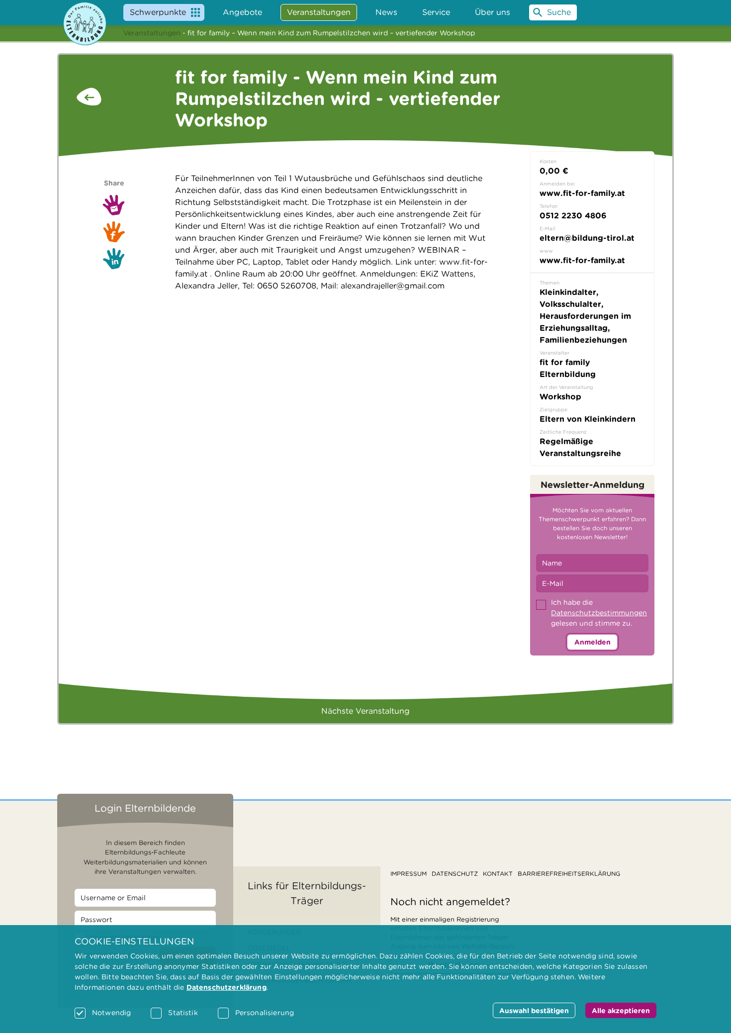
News (386, 12)
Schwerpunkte (158, 12)
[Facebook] (114, 231)
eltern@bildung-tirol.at (587, 238)
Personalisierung (264, 1013)
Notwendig (111, 1013)
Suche (559, 12)
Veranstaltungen (152, 33)
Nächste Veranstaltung (365, 711)
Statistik (182, 1013)
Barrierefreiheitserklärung (569, 873)
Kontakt (498, 873)
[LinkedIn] (113, 259)
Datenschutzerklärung (226, 987)
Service (436, 12)
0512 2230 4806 (573, 215)
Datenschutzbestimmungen (599, 613)
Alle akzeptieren (621, 1011)
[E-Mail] (114, 204)
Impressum (408, 873)
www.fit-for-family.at (582, 260)
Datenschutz (455, 873)
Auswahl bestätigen (534, 1011)
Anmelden (592, 642)
